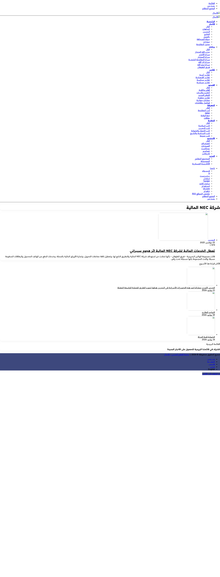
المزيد (212, 156)
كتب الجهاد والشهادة (200, 130)
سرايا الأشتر (204, 54)
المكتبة (211, 120)
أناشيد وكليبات (203, 92)
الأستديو (211, 138)
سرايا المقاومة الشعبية (199, 59)
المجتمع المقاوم (202, 158)
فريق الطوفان (203, 67)
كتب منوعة (205, 136)
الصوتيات (205, 146)
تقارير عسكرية (203, 82)
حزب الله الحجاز (202, 52)
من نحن (211, 359)
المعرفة (211, 105)
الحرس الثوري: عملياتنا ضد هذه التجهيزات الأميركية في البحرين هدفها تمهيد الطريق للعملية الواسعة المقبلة (166, 287)
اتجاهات (206, 29)
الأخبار (212, 24)
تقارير (212, 69)
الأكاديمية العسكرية (201, 163)
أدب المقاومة (204, 110)
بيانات (212, 47)
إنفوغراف (205, 143)
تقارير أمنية (204, 75)
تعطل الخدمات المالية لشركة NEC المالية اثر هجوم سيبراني (172, 251)
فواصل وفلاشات (202, 102)
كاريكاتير (206, 153)
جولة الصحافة (203, 39)
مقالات (207, 118)
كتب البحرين (204, 128)
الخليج (207, 34)
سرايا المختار (204, 57)
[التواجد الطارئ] (201, 310)
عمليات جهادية (203, 100)
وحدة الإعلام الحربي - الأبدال (176, 354)
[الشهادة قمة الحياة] (201, 334)
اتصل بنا (211, 361)
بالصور (206, 36)
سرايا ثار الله (204, 62)
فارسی (212, 364)
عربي (212, 366)
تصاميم (206, 151)
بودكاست (205, 148)
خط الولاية (205, 115)
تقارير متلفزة (204, 97)
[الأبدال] (216, 13)
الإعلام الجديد (204, 95)
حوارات (206, 42)
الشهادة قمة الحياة (206, 337)
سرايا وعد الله (203, 64)
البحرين (206, 31)
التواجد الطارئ (208, 312)
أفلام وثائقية (204, 90)
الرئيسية (211, 21)
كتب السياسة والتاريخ (200, 133)
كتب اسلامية (204, 125)
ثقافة (207, 113)
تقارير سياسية (203, 80)
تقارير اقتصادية (203, 77)
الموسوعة (205, 161)
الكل (208, 26)
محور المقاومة (203, 44)
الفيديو (211, 85)
